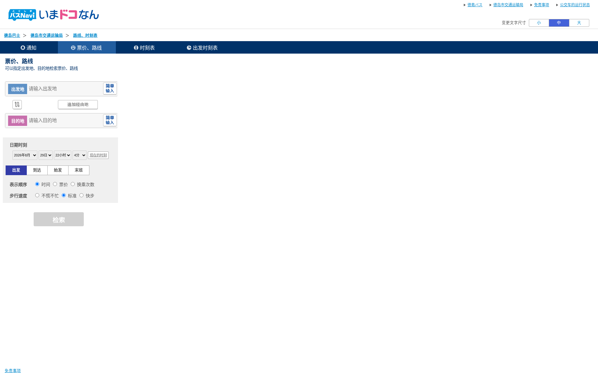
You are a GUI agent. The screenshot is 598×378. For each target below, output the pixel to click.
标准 (72, 195)
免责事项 (13, 371)
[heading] (145, 47)
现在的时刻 (98, 155)
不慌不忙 (50, 195)
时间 (45, 184)
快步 (90, 195)
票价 (63, 184)
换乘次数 (85, 184)
